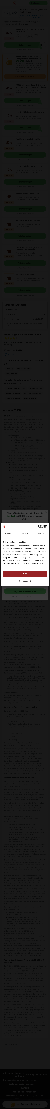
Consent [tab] (9, 533)
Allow (25, 574)
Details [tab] (25, 533)
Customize (23, 581)
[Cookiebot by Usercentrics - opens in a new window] (36, 526)
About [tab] (41, 533)
